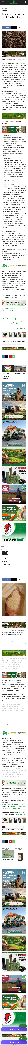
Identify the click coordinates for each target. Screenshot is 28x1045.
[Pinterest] (10, 356)
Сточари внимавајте (19, 373)
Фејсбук (16, 319)
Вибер (5, 319)
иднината (13, 341)
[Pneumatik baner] (14, 266)
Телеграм (10, 319)
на (10, 343)
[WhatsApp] (13, 356)
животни (8, 341)
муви (7, 343)
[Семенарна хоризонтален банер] (14, 116)
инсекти (19, 341)
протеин (14, 343)
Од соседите (8, 7)
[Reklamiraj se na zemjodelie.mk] (14, 129)
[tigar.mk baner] (14, 335)
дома (3, 7)
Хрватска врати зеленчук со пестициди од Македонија (6, 376)
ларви (23, 341)
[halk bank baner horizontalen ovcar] (14, 54)
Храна (18, 343)
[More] (19, 27)
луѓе (3, 343)
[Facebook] (3, 356)
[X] (6, 356)
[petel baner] (14, 303)
